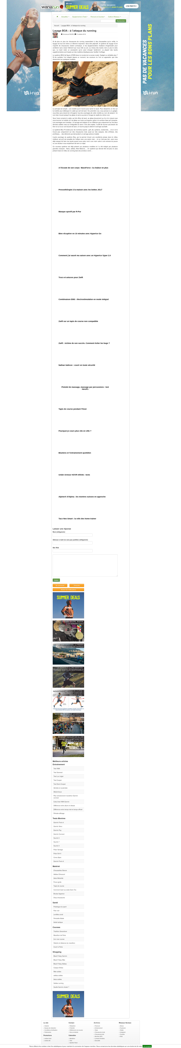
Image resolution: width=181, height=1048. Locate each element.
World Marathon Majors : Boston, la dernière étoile (69, 623)
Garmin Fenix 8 (59, 861)
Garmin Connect (59, 834)
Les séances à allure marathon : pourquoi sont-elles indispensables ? (68, 670)
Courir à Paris (58, 947)
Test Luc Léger (58, 776)
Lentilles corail (58, 914)
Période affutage (59, 813)
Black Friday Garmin (60, 956)
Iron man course (59, 939)
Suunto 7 (56, 842)
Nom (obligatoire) (59, 532)
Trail (71, 1040)
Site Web (56, 548)
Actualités (64, 17)
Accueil (56, 25)
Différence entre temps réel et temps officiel (68, 809)
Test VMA (57, 768)
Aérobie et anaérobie (60, 788)
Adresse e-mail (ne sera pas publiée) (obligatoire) (70, 540)
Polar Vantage (58, 850)
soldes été (47, 1040)
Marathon (72, 1038)
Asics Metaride (58, 878)
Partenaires (48, 1032)
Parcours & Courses (97, 17)
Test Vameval (58, 772)
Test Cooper (58, 780)
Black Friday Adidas (60, 964)
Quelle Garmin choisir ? (61, 987)
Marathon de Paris (60, 935)
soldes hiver (48, 1038)
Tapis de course (59, 886)
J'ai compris (147, 1046)
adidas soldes (58, 975)
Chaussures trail (99, 1034)
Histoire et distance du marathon (64, 943)
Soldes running (58, 983)
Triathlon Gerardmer (60, 931)
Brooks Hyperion (59, 894)
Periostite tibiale (59, 918)
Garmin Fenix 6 (59, 822)
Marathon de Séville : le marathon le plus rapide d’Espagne (69, 715)
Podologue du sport (60, 907)
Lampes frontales (100, 1038)
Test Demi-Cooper (60, 784)
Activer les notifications (68, 590)
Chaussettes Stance (60, 870)
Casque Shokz (58, 968)
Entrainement (98, 1028)
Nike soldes (57, 971)
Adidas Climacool (59, 874)
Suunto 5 (56, 838)
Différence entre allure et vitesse (64, 805)
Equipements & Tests (79, 17)
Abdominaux (58, 792)
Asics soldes (58, 979)
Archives (97, 1023)
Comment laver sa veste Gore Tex (65, 890)
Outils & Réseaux (114, 17)
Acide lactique (58, 922)
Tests (96, 1030)
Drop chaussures (59, 897)
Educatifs (97, 1040)
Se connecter (60, 585)
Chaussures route (100, 1032)
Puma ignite (57, 882)
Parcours (97, 1026)
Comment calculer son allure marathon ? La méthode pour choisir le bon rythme (71, 739)
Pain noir (56, 910)
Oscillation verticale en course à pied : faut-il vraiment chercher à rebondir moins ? (69, 693)
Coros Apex (57, 857)
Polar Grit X (57, 853)
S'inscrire (77, 585)
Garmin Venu (58, 826)
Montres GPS (98, 1036)
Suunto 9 (56, 846)
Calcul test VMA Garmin (61, 802)
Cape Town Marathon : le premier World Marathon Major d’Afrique (70, 646)
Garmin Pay (57, 830)
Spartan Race (74, 1042)
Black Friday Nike (59, 960)
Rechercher (121, 21)
